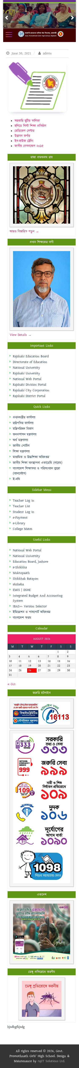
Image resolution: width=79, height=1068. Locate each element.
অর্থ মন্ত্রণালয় (20, 440)
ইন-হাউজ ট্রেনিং (24, 141)
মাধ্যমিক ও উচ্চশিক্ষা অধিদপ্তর (31, 457)
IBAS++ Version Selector (30, 606)
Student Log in (23, 512)
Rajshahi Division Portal (29, 384)
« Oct (12, 684)
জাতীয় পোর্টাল (21, 445)
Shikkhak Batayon (25, 578)
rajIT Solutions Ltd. (51, 1061)
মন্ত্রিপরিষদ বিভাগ (23, 428)
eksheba (18, 584)
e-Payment (20, 517)
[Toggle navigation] (11, 34)
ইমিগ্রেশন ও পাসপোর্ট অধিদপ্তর (31, 612)
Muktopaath (21, 573)
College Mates (22, 529)
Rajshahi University (26, 373)
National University (26, 367)
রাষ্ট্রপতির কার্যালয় (23, 423)
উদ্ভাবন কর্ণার (22, 136)
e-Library (19, 523)
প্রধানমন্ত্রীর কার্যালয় (24, 417)
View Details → (20, 335)
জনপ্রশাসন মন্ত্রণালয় (24, 434)
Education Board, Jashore (30, 561)
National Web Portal (27, 379)
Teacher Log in (23, 500)
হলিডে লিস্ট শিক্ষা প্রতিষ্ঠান (30, 125)
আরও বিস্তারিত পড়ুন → (24, 231)
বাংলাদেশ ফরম (22, 617)
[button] (6, 17)
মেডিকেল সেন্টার (24, 130)
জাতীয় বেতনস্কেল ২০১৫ (29, 146)
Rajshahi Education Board (31, 356)
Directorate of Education (30, 362)
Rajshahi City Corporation (31, 390)
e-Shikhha (20, 567)
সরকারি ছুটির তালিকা (27, 120)
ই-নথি (16, 479)
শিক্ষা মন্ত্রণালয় (21, 451)
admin (47, 53)
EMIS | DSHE (22, 590)
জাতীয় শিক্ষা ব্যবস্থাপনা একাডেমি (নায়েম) (37, 462)
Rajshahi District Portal (29, 396)
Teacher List (21, 506)
